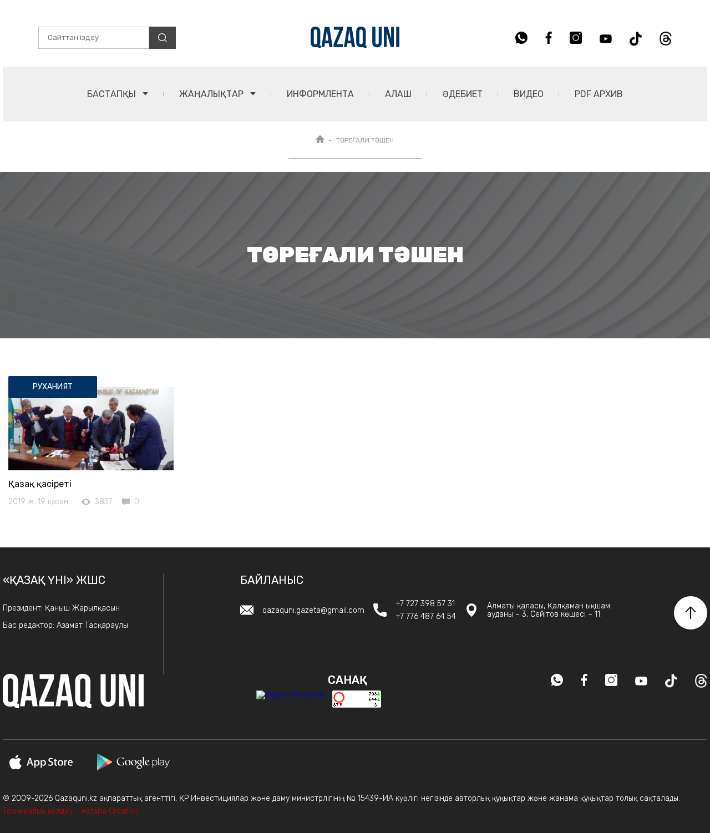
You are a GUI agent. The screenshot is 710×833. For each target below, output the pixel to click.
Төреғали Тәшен (365, 140)
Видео (529, 94)
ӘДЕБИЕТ (463, 94)
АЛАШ (398, 94)
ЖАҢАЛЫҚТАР (212, 94)
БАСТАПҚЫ (112, 94)
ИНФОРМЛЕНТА (320, 94)
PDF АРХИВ (599, 94)
